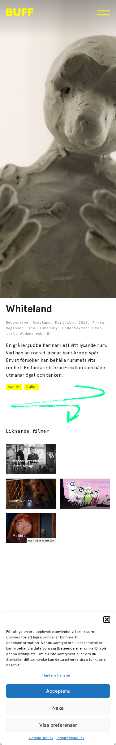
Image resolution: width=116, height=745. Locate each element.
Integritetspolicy (70, 738)
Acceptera (58, 691)
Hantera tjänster (56, 675)
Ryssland (42, 323)
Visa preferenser (58, 725)
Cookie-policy (41, 738)
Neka (58, 708)
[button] (107, 619)
